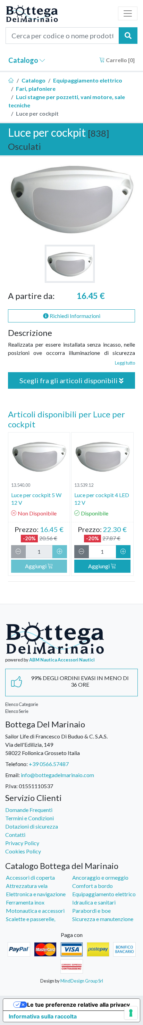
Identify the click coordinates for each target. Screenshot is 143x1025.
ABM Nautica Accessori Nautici (62, 660)
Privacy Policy (22, 843)
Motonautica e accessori (35, 910)
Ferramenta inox (25, 902)
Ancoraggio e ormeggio (100, 877)
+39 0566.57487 (49, 764)
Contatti (15, 834)
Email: (12, 775)
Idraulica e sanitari (94, 902)
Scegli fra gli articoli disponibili (69, 380)
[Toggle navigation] (127, 13)
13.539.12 (83, 485)
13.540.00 (20, 485)
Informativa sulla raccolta (43, 1016)
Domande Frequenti (28, 809)
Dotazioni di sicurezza (31, 826)
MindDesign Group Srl (81, 981)
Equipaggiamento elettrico (87, 80)
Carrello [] (120, 60)
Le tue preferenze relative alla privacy (78, 1004)
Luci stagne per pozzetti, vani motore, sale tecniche (66, 101)
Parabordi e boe (91, 910)
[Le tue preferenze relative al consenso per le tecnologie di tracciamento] (130, 1012)
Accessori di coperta (30, 877)
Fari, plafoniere (36, 88)
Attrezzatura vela (27, 885)
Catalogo (24, 60)
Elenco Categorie (21, 704)
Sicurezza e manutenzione (102, 919)
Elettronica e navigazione (36, 894)
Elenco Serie (16, 711)
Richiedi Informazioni (74, 315)
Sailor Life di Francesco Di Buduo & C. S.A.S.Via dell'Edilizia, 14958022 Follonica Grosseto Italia (56, 744)
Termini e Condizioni (29, 818)
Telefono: (16, 764)
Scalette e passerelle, (30, 919)
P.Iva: (11, 786)
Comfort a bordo (92, 885)
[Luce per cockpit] (70, 264)
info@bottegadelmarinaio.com (57, 775)
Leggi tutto (125, 363)
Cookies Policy (23, 851)
